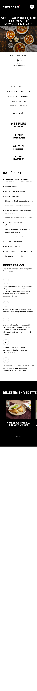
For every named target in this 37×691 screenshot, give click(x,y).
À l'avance (25, 96)
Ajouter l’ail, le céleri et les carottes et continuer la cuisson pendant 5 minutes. (18, 310)
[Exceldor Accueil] (11, 6)
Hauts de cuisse (18, 87)
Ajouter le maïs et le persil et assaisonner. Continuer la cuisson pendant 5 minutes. (15, 350)
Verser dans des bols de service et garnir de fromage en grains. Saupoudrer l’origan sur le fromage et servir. (18, 368)
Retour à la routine (18, 106)
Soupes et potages (15, 91)
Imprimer (16, 113)
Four (28, 91)
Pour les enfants (18, 101)
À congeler (12, 96)
